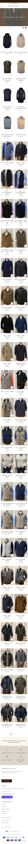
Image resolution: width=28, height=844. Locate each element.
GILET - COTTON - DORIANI (7, 162)
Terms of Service (5, 820)
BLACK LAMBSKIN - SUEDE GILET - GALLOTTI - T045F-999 (7, 222)
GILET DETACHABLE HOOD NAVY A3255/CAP (21, 504)
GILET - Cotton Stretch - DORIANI (20, 250)
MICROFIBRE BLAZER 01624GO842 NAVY (21, 725)
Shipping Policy (4, 811)
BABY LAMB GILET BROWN (7, 669)
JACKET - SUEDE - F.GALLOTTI (7, 336)
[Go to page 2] (17, 732)
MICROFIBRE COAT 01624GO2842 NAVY (7, 697)
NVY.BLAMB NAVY (7, 643)
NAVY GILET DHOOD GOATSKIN (7, 107)
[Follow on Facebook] (2, 827)
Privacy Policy (4, 822)
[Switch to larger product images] (23, 27)
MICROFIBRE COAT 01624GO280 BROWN (21, 697)
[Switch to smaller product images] (26, 27)
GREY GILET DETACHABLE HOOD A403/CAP (7, 135)
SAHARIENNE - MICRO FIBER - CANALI (21, 364)
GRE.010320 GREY (21, 669)
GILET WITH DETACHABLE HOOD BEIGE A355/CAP (7, 532)
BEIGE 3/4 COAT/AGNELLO (21, 52)
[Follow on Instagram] (6, 827)
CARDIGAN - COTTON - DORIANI (7, 476)
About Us (3, 804)
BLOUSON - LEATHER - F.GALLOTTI (7, 588)
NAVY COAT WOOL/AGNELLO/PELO (21, 107)
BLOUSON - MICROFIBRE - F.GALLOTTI (21, 280)
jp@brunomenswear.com (8, 793)
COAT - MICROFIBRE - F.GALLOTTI (7, 280)
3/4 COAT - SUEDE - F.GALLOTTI (21, 163)
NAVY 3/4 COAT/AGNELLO (7, 52)
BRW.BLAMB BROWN (21, 643)
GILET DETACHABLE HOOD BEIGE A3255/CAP (7, 504)
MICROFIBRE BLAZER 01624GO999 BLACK (7, 725)
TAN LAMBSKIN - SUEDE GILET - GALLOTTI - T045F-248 (7, 251)
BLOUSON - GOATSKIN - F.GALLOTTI (7, 308)
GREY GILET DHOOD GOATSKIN (7, 79)
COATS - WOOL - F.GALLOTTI (21, 392)
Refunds (3, 813)
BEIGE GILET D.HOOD (21, 134)
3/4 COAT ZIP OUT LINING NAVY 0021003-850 (21, 420)
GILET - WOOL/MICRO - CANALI (7, 448)
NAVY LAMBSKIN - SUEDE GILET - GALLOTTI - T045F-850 (20, 222)
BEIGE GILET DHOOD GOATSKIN (21, 79)
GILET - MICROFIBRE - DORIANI (21, 532)
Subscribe (7, 780)
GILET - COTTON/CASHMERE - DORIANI (7, 192)
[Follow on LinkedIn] (9, 827)
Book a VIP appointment (14, 1)
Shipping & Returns (5, 809)
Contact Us (4, 806)
